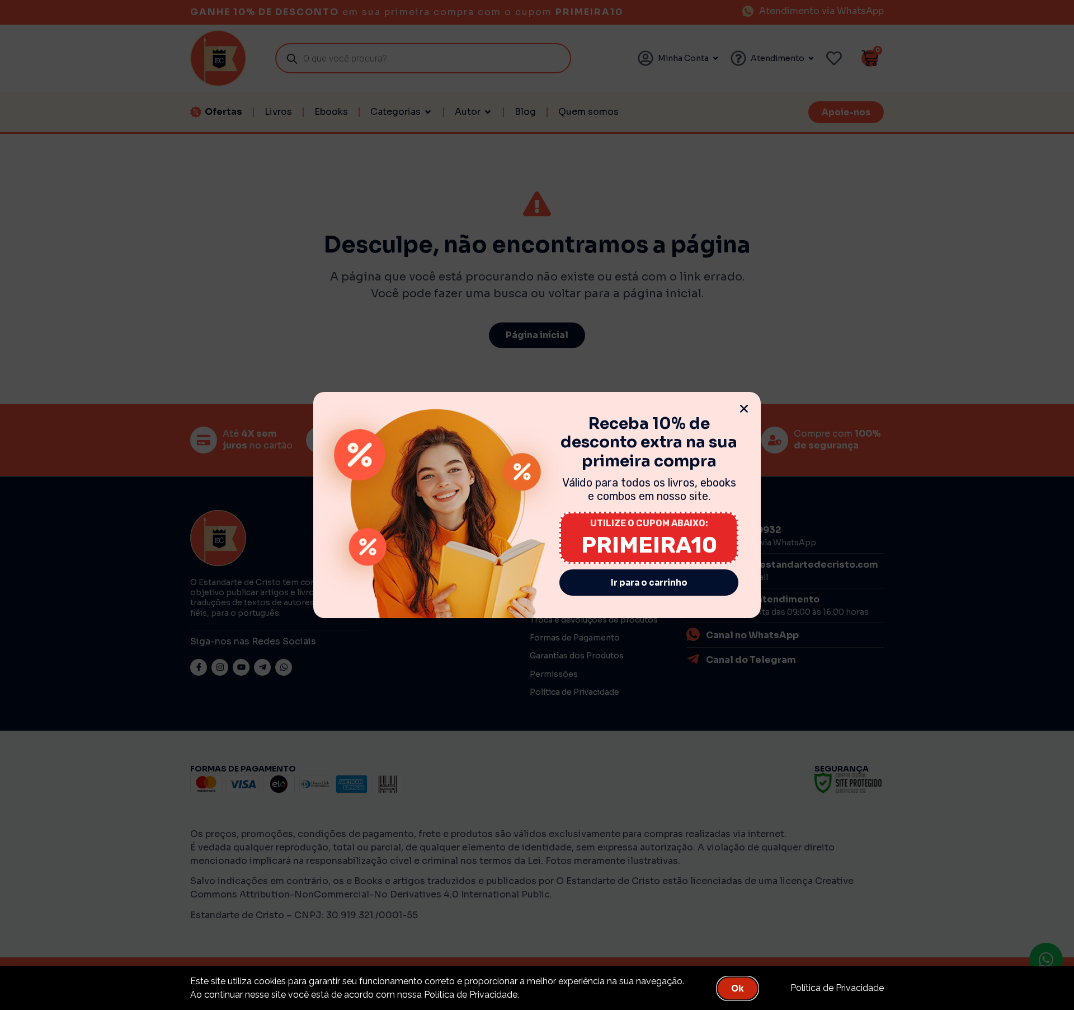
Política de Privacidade (837, 988)
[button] (744, 408)
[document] (537, 505)
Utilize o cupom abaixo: (649, 523)
